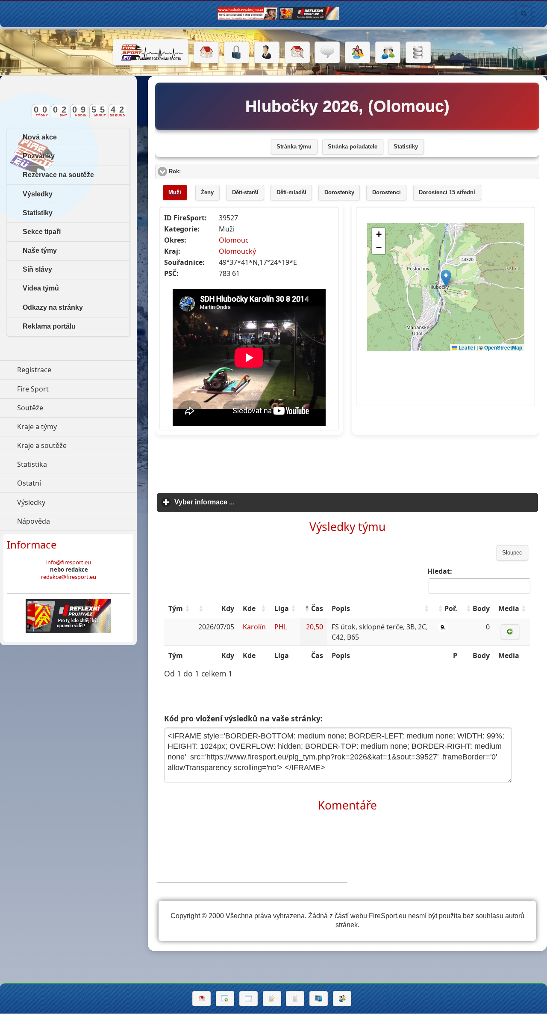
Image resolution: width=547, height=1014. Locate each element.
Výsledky (38, 194)
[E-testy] (357, 53)
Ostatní (68, 483)
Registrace (34, 369)
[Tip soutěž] (342, 998)
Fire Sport (72, 389)
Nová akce (40, 137)
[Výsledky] (295, 998)
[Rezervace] (272, 998)
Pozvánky (39, 156)
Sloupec (512, 553)
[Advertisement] (347, 461)
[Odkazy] (297, 53)
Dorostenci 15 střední (447, 193)
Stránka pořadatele (352, 147)
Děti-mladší (291, 193)
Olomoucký (237, 251)
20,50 (314, 627)
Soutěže (69, 407)
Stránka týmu (294, 147)
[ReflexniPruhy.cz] (68, 616)
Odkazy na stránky (53, 307)
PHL (280, 627)
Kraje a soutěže (77, 445)
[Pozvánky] (248, 998)
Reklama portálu (49, 326)
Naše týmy (40, 250)
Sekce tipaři (42, 231)
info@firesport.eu (68, 562)
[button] (187, 608)
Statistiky (406, 147)
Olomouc (234, 240)
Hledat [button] (524, 14)
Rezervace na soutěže (58, 174)
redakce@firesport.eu (68, 577)
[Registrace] (266, 53)
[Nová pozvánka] (225, 998)
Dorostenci (386, 193)
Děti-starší (245, 193)
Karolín (254, 627)
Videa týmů (41, 288)
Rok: (207, 172)
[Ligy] (418, 53)
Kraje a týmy (76, 426)
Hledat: (439, 571)
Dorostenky (339, 193)
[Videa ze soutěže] (318, 998)
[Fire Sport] (150, 52)
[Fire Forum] (387, 53)
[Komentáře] (327, 53)
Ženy (207, 193)
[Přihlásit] (236, 53)
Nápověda (73, 521)
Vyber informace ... (244, 502)
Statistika (71, 464)
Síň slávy (37, 269)
